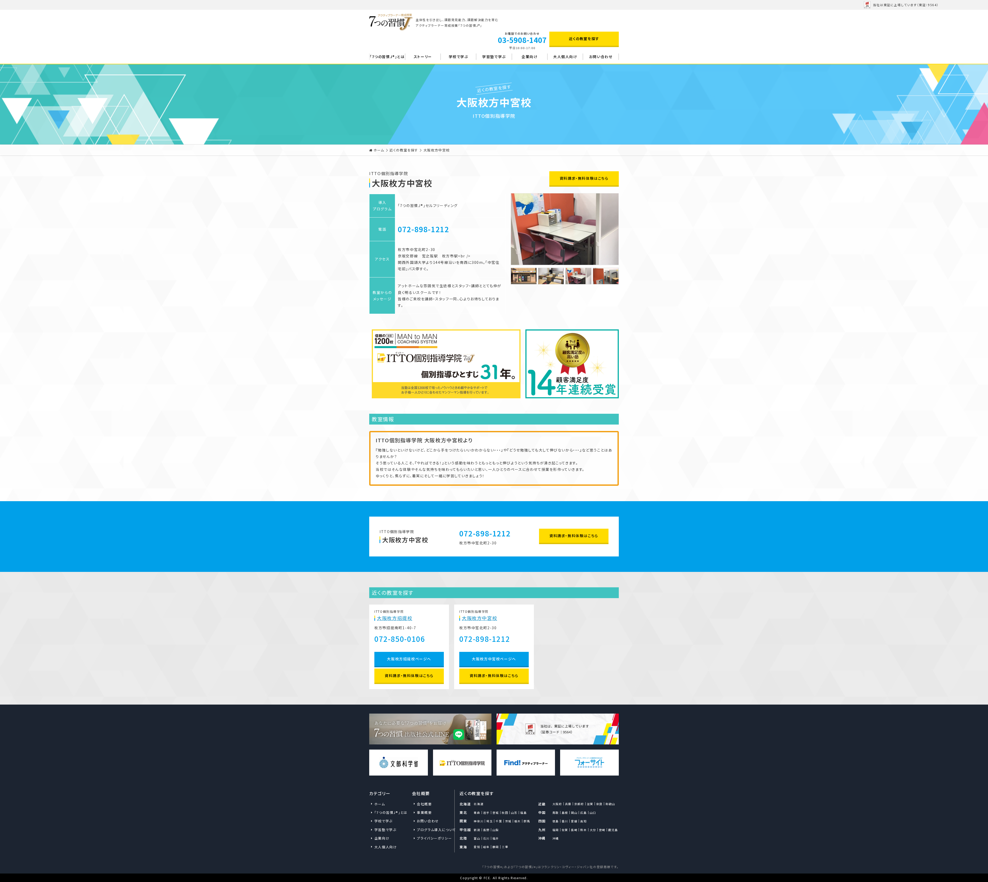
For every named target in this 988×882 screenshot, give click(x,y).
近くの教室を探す (584, 38)
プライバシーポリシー (433, 838)
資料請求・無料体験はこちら (584, 178)
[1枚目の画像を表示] (524, 276)
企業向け (529, 56)
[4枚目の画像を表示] (606, 276)
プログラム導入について (433, 829)
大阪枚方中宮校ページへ (494, 658)
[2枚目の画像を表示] (551, 276)
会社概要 (424, 804)
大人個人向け (565, 56)
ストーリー (423, 56)
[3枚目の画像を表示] (578, 276)
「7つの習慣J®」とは (387, 56)
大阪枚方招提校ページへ (409, 658)
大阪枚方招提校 (394, 618)
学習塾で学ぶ (494, 56)
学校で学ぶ (458, 56)
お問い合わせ (601, 56)
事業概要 (424, 812)
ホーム (379, 150)
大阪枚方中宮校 (479, 618)
